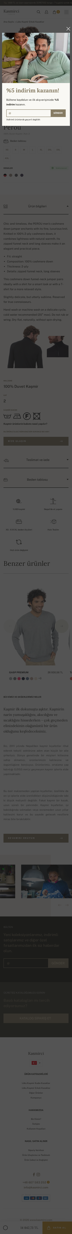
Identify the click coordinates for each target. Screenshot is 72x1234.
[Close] (67, 29)
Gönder (58, 113)
